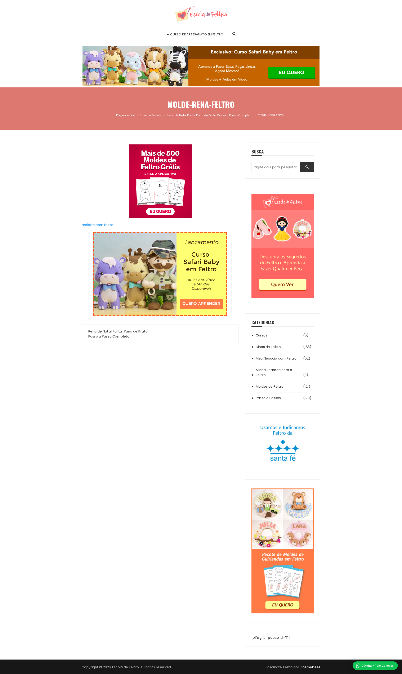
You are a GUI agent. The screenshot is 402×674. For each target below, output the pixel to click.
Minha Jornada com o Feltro (274, 372)
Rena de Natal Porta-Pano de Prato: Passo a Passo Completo (118, 334)
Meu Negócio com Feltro (276, 358)
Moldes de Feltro (269, 386)
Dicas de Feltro (268, 346)
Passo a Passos (268, 398)
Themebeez (310, 667)
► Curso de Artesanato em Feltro (194, 34)
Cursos (261, 335)
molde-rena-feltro (97, 224)
